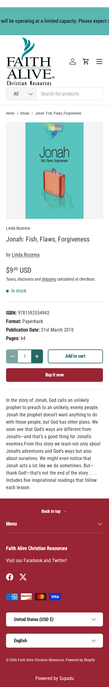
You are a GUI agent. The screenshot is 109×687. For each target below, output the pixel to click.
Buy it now (54, 375)
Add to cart (75, 356)
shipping (49, 279)
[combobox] (54, 94)
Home (10, 113)
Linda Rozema (18, 228)
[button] (86, 61)
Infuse (24, 113)
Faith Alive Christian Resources (41, 660)
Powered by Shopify (80, 660)
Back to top (51, 511)
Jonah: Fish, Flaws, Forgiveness (58, 113)
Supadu (66, 678)
